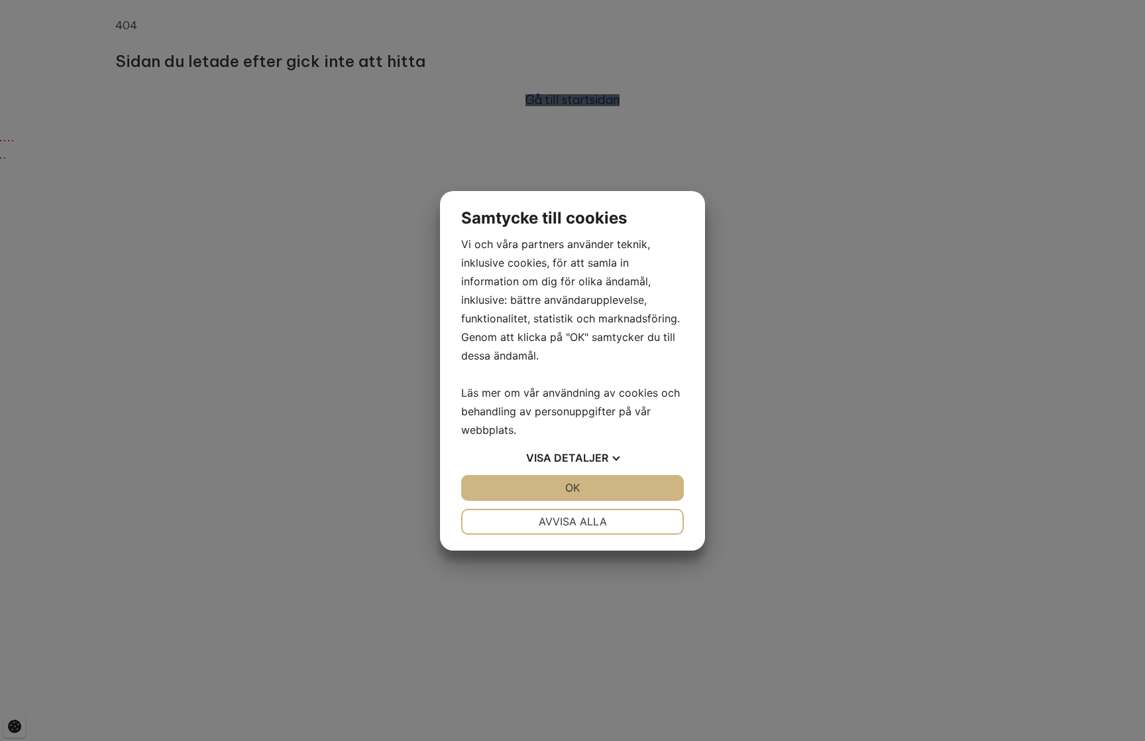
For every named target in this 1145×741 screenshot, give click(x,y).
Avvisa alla (573, 521)
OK (572, 487)
